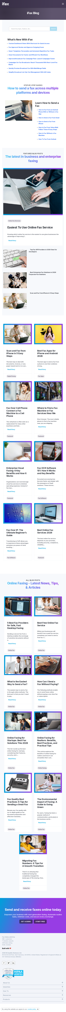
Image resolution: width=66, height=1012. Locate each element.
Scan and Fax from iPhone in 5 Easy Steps (44, 293)
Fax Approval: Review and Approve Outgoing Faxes (26, 47)
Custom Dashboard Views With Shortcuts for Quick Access (29, 43)
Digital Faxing (11, 376)
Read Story (12, 240)
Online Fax (11, 650)
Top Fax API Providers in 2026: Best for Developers (43, 251)
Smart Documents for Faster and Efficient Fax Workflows (28, 55)
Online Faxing (42, 768)
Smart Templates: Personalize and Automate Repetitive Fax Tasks (31, 51)
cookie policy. (32, 1009)
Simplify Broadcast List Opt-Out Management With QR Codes (30, 72)
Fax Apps (41, 376)
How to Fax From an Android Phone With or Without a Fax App (48, 112)
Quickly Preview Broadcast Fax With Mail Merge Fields (27, 68)
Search (53, 28)
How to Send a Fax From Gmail (49, 118)
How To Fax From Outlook (47, 139)
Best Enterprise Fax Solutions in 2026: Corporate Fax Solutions (42, 273)
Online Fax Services (14, 221)
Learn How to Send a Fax (47, 104)
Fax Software (42, 498)
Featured (10, 436)
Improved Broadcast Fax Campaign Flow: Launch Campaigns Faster (32, 59)
